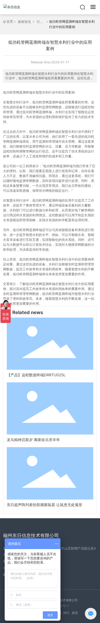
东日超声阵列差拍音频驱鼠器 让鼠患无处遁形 (44, 504)
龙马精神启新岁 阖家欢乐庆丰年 (33, 439)
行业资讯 (40, 22)
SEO (66, 613)
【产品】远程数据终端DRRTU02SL (36, 375)
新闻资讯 (24, 22)
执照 (75, 613)
